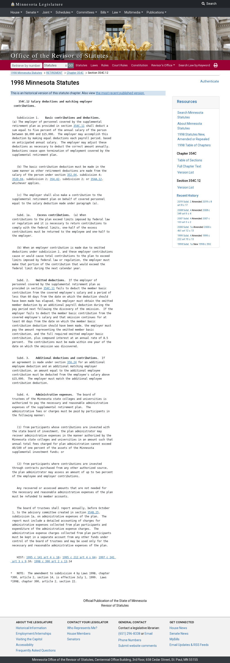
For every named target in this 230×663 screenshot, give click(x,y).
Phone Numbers (129, 640)
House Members (79, 633)
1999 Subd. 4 (184, 235)
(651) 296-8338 (129, 633)
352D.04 (17, 179)
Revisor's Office (161, 65)
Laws (94, 65)
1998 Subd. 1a (185, 244)
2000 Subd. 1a (185, 227)
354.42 (54, 179)
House (15, 12)
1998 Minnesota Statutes (26, 72)
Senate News (179, 633)
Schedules (63, 12)
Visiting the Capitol (29, 639)
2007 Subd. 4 (184, 218)
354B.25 (93, 512)
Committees (85, 12)
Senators (73, 639)
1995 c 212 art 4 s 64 (78, 557)
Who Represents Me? (82, 628)
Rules (104, 65)
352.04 (72, 174)
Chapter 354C (75, 72)
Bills (103, 12)
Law (115, 12)
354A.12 (96, 179)
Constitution (139, 65)
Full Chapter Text (189, 166)
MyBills (174, 639)
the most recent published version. (120, 93)
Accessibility (24, 645)
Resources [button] (187, 101)
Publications (155, 12)
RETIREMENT (54, 72)
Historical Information (31, 628)
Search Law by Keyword (194, 65)
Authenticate (209, 81)
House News (178, 628)
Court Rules (120, 65)
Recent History (187, 195)
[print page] (215, 65)
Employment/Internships (33, 633)
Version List (185, 172)
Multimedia (132, 12)
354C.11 (78, 125)
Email (149, 633)
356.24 (72, 362)
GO (71, 65)
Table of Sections (189, 160)
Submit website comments (137, 645)
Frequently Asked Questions (36, 650)
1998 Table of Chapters (194, 145)
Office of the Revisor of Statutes (60, 55)
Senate (31, 12)
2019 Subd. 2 (184, 201)
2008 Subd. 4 (184, 210)
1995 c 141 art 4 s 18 (42, 557)
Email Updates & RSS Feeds (189, 645)
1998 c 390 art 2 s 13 (50, 561)
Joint (45, 12)
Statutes (81, 65)
